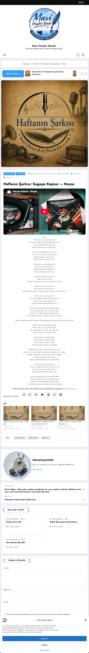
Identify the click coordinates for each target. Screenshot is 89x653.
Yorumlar (6, 568)
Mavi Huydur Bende (44, 46)
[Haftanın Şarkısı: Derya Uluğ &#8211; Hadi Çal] (16, 413)
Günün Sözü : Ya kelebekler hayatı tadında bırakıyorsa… (39, 73)
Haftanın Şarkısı (9, 174)
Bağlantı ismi (7, 590)
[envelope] (42, 394)
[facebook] (24, 394)
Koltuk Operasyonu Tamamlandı (63, 522)
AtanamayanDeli (64, 174)
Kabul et (44, 638)
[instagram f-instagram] (80, 2)
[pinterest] (48, 394)
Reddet (44, 645)
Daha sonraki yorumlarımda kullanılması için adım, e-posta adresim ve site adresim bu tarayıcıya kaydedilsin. (39, 614)
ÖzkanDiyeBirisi (13, 519)
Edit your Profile (64, 464)
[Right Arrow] (85, 73)
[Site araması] (78, 55)
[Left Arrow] (81, 73)
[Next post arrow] (83, 499)
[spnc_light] (83, 55)
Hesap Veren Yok (13, 522)
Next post (8, 496)
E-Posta (5, 602)
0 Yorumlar (9, 178)
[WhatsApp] (54, 394)
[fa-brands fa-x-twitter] (82, 2)
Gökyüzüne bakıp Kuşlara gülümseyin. (20, 499)
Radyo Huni (52, 174)
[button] (85, 620)
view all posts (37, 469)
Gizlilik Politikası (44, 650)
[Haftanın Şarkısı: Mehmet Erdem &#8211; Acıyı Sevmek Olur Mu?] (44, 413)
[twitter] (29, 394)
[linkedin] (36, 394)
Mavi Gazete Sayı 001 (15, 542)
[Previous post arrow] (83, 489)
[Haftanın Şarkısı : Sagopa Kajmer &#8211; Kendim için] (72, 413)
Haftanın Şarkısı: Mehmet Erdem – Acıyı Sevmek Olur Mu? (43, 422)
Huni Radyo (20, 174)
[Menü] (4, 54)
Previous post (9, 486)
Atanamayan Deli (35, 174)
